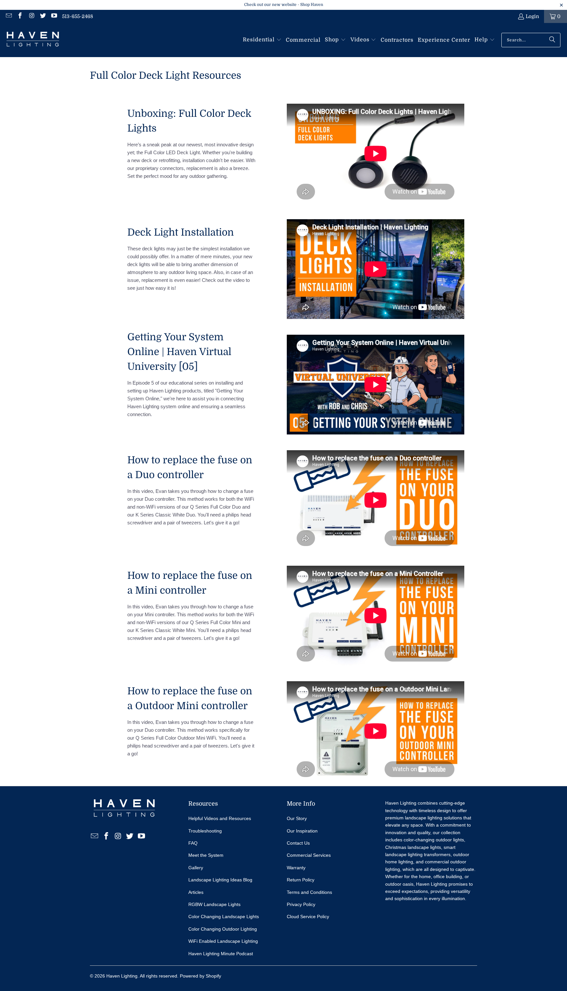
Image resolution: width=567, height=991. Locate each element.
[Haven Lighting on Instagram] (31, 16)
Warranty (296, 867)
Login (532, 16)
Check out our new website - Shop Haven (283, 4)
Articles (195, 892)
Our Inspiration (302, 830)
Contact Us (298, 843)
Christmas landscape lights (413, 847)
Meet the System (205, 855)
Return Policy (300, 879)
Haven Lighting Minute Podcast (220, 953)
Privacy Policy (301, 904)
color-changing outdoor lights (434, 839)
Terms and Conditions (309, 892)
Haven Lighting (121, 976)
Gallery (195, 867)
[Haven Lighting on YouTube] (54, 16)
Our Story (297, 818)
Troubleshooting (205, 830)
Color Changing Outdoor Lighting (222, 929)
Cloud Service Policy (308, 916)
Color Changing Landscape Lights (223, 916)
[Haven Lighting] (33, 40)
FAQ (193, 843)
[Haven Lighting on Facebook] (19, 16)
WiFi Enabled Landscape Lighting (223, 941)
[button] (262, 40)
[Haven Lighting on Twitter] (42, 16)
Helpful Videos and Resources (219, 818)
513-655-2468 (77, 16)
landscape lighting (423, 817)
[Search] (552, 40)
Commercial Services (309, 855)
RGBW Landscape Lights (214, 904)
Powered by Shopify (200, 976)
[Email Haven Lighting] (8, 16)
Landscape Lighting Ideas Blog (220, 879)
